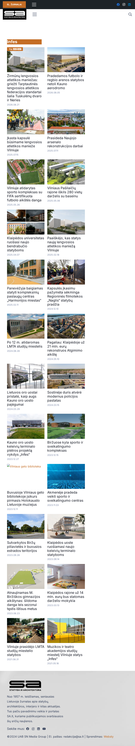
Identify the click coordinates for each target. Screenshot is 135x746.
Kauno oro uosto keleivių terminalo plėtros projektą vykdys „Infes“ (21, 448)
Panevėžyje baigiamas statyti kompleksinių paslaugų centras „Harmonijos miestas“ (25, 294)
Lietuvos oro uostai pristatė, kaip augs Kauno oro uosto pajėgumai (22, 398)
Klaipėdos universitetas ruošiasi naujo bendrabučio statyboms (25, 244)
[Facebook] (118, 4)
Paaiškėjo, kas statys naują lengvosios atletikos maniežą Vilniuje (64, 244)
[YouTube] (44, 728)
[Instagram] (124, 4)
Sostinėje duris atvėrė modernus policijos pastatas (64, 396)
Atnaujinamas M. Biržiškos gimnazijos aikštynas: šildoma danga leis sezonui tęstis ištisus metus (23, 600)
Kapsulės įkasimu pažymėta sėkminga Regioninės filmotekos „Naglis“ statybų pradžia (65, 296)
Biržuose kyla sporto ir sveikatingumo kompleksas (65, 446)
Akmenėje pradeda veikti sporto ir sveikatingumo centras (65, 496)
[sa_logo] (14, 14)
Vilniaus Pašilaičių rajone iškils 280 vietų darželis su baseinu (64, 192)
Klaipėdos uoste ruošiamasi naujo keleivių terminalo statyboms (61, 548)
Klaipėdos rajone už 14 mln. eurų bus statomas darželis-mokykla (65, 596)
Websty (109, 736)
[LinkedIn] (129, 4)
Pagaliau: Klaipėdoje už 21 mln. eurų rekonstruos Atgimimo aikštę (66, 348)
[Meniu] (34, 4)
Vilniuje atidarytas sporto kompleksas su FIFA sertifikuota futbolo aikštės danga (24, 194)
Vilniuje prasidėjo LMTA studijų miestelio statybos (25, 651)
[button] (130, 14)
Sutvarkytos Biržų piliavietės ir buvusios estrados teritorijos (24, 546)
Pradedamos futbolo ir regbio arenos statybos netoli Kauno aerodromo (65, 82)
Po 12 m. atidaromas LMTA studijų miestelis (24, 344)
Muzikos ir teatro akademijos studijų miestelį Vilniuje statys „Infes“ (64, 653)
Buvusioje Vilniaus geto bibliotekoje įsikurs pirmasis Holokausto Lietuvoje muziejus (25, 498)
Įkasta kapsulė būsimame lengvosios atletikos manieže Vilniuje (24, 144)
